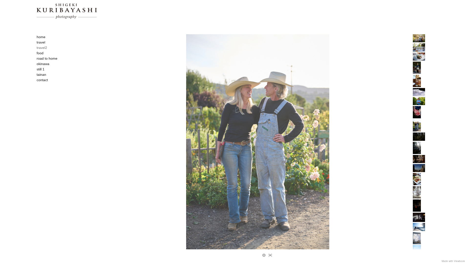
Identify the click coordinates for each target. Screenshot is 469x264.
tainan (41, 75)
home (41, 37)
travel (41, 42)
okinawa (43, 64)
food (40, 53)
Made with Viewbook (453, 261)
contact (42, 80)
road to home (47, 58)
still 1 (40, 69)
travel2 (42, 48)
